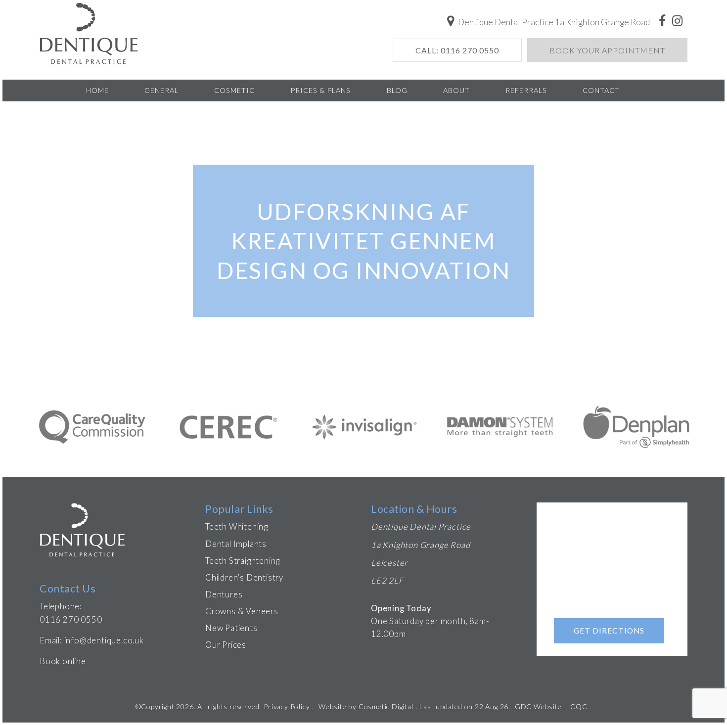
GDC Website (538, 706)
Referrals (526, 90)
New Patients (231, 628)
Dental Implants (236, 544)
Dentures (223, 594)
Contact (601, 90)
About (456, 90)
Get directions (609, 630)
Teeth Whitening (236, 527)
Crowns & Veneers (241, 611)
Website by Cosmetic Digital (365, 706)
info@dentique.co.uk (104, 640)
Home (97, 90)
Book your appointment (607, 50)
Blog (397, 90)
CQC (578, 706)
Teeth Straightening (242, 561)
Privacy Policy (287, 706)
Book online (63, 661)
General (161, 90)
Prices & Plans (320, 90)
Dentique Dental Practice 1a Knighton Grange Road (553, 22)
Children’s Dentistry (244, 578)
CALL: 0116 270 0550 (457, 50)
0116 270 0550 (71, 620)
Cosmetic (234, 90)
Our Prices (225, 645)
